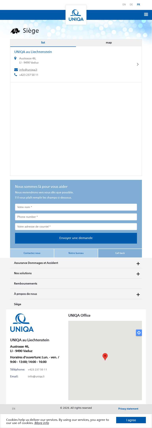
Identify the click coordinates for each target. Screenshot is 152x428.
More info (41, 423)
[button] (146, 14)
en (124, 4)
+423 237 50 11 (37, 369)
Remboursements (25, 283)
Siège (17, 304)
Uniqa (76, 15)
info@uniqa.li (28, 69)
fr (138, 4)
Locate (139, 333)
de (131, 4)
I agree (131, 420)
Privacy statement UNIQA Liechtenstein (128, 410)
